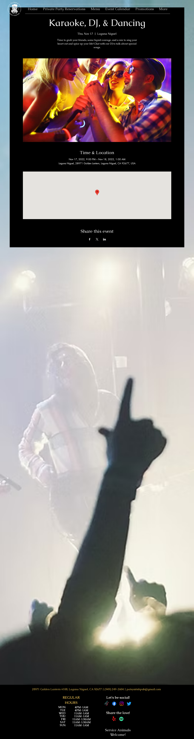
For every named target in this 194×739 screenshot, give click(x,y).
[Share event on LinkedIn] (104, 239)
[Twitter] (129, 703)
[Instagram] (121, 703)
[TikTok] (106, 703)
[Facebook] (114, 703)
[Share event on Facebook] (89, 239)
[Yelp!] (114, 719)
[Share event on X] (97, 239)
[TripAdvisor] (121, 719)
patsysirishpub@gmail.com (144, 689)
